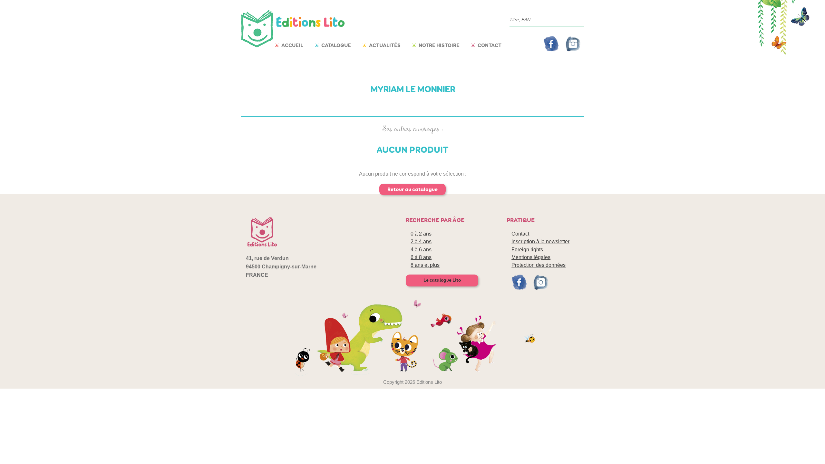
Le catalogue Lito (442, 280)
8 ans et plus (425, 265)
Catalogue (336, 45)
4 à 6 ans (421, 249)
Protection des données (538, 265)
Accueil (292, 45)
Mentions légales (530, 257)
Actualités (385, 45)
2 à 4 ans (421, 241)
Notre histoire (439, 45)
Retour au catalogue (412, 189)
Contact (489, 45)
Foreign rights (527, 249)
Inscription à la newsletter (540, 241)
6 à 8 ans (421, 257)
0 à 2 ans (421, 234)
